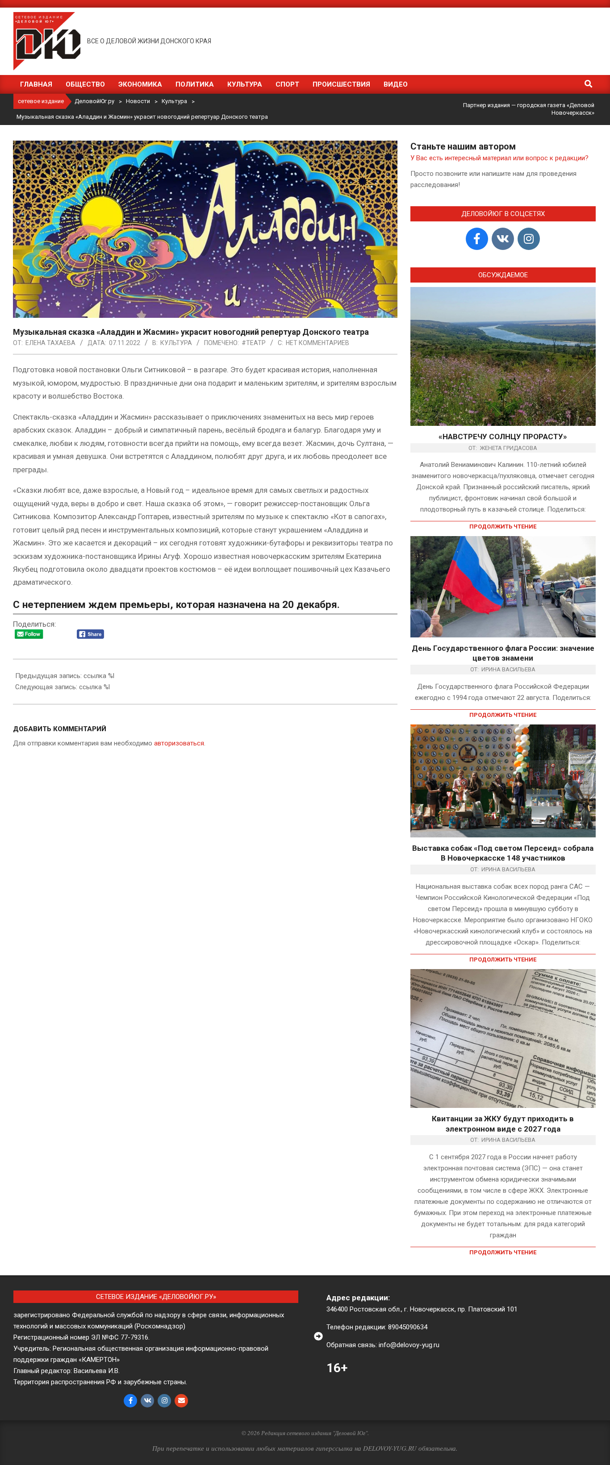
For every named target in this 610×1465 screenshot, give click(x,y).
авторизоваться (179, 743)
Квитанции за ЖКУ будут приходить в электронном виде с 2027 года (503, 1123)
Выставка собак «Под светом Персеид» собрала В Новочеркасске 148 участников (502, 853)
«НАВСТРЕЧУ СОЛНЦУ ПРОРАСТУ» (503, 436)
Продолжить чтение (502, 526)
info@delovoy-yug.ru (409, 1345)
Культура (176, 342)
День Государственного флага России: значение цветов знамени (503, 653)
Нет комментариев (317, 342)
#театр (254, 342)
